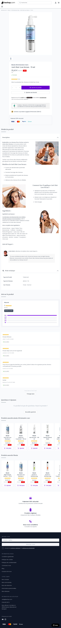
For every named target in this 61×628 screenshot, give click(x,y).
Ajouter (22, 448)
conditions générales (15, 548)
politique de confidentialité (28, 548)
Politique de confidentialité (9, 562)
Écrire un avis (9, 310)
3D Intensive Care (15, 10)
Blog (3, 568)
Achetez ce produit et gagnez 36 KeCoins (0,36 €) (27, 111)
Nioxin (9, 10)
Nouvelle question (30, 412)
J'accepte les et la (19, 548)
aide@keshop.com (7, 599)
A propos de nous (7, 571)
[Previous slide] (11, 33)
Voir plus (8, 448)
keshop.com (4, 10)
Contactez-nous (6, 565)
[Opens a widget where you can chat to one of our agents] (55, 625)
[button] (11, 58)
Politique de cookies (7, 559)
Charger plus (30, 394)
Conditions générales (8, 556)
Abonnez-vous (30, 544)
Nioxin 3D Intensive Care (19, 65)
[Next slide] (49, 33)
